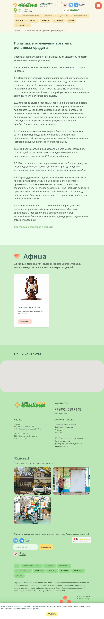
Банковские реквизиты (64, 427)
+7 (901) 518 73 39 (68, 409)
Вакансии (58, 433)
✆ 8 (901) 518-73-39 (22, 25)
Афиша (71, 20)
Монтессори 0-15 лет (31, 16)
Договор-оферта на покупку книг (68, 444)
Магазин (45, 20)
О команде (58, 20)
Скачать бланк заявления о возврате (33, 227)
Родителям (63, 16)
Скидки (59, 430)
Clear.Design (85, 599)
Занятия (48, 16)
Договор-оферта (61, 446)
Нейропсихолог (80, 16)
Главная (17, 31)
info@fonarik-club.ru (61, 413)
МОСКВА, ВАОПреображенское (25, 10)
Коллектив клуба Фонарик (65, 424)
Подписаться (46, 547)
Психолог (20, 20)
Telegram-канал (82, 4)
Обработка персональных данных (69, 438)
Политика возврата (62, 441)
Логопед (33, 20)
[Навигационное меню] (98, 5)
